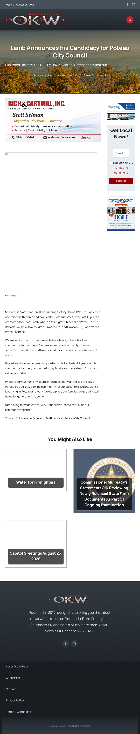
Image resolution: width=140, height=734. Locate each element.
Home (37, 75)
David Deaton (62, 65)
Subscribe (121, 181)
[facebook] (127, 4)
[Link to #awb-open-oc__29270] (130, 20)
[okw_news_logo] (36, 15)
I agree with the (123, 167)
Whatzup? (101, 65)
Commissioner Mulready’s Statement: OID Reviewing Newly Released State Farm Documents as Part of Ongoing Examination (104, 493)
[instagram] (133, 4)
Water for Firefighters (35, 482)
